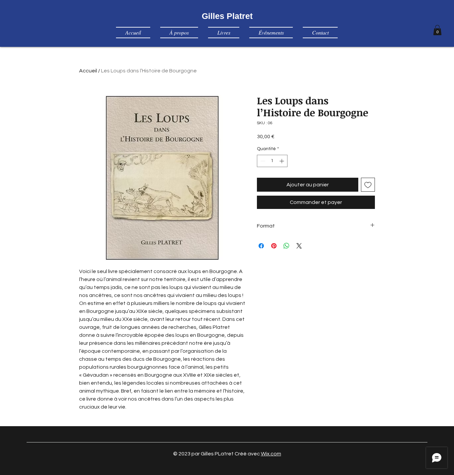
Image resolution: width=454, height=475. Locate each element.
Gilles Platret (227, 16)
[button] (437, 30)
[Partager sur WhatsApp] (286, 246)
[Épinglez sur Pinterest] (274, 246)
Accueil (88, 70)
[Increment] (282, 161)
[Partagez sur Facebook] (261, 246)
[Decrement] (262, 161)
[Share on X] (299, 246)
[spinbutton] (272, 161)
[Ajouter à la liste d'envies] (368, 185)
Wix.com (271, 453)
